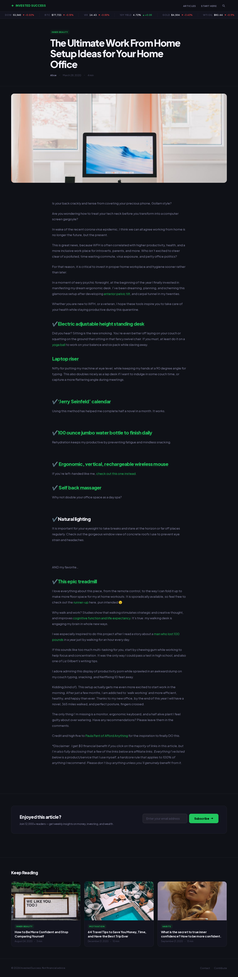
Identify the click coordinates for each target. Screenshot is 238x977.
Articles (189, 5)
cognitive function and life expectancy (101, 618)
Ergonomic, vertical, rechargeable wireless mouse (113, 464)
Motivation (97, 926)
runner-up (81, 602)
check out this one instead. (116, 473)
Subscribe (201, 818)
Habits (167, 926)
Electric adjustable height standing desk (101, 324)
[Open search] (224, 6)
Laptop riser (65, 359)
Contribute (220, 968)
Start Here (209, 5)
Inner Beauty (60, 32)
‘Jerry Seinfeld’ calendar (84, 401)
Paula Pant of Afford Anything (106, 736)
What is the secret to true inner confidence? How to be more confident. (191, 934)
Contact (205, 968)
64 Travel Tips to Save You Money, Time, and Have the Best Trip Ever (117, 934)
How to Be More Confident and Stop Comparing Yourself (41, 934)
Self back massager (80, 487)
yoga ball (58, 345)
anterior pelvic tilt (117, 294)
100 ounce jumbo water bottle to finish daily (105, 432)
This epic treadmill (77, 581)
